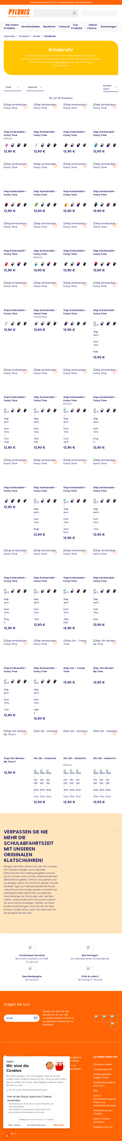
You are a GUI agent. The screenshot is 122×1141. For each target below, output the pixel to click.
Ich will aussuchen (36, 1125)
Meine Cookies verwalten (101, 1120)
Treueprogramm (102, 1069)
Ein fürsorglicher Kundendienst (72, 1059)
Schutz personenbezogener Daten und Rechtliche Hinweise (104, 1100)
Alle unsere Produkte (11, 26)
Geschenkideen (30, 26)
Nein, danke (14, 1125)
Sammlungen (109, 26)
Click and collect (102, 1064)
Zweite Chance (92, 26)
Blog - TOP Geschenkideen (72, 1067)
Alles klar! (58, 1125)
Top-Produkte (76, 26)
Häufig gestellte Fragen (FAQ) (102, 1076)
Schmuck (64, 26)
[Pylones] (19, 13)
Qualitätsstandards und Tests (104, 1084)
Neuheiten (49, 26)
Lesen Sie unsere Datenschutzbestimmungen (26, 1090)
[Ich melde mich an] (36, 1018)
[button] (6, 1135)
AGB (95, 1090)
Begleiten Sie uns (103, 1126)
